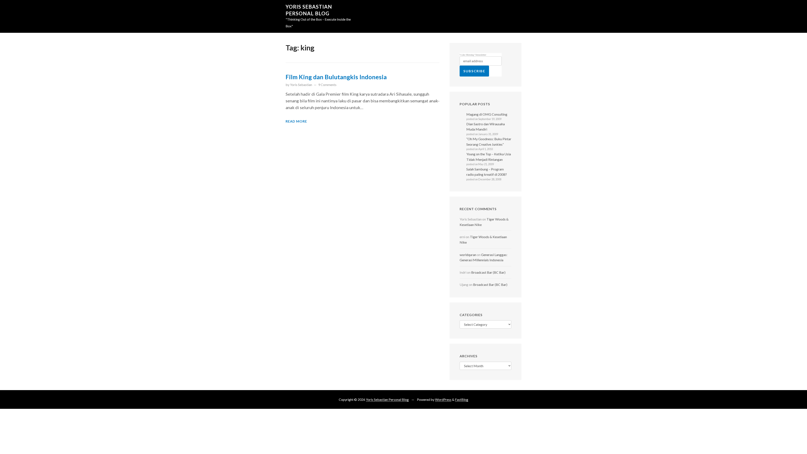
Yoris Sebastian (301, 85)
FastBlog (461, 399)
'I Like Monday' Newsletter (473, 55)
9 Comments (327, 85)
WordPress (443, 399)
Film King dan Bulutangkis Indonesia (336, 77)
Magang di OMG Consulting (486, 114)
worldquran (468, 255)
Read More (296, 121)
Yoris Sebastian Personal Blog (387, 399)
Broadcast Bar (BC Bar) (488, 272)
